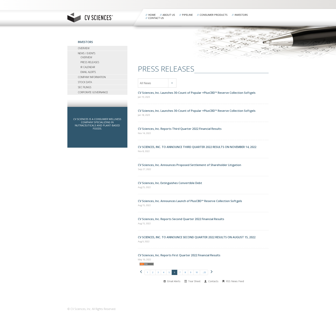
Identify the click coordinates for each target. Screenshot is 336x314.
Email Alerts (88, 72)
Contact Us (156, 18)
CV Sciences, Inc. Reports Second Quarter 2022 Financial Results (181, 219)
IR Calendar (87, 67)
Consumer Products (213, 14)
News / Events (86, 53)
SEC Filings (84, 87)
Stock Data (85, 82)
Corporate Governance (93, 92)
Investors (241, 14)
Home (152, 14)
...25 (204, 272)
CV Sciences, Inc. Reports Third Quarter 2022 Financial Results (180, 129)
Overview (83, 48)
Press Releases (89, 62)
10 (197, 272)
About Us (169, 14)
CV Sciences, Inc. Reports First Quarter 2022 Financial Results (179, 255)
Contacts (213, 281)
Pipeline (187, 14)
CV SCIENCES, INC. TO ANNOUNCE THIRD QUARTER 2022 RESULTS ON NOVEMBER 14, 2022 (197, 147)
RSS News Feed (235, 281)
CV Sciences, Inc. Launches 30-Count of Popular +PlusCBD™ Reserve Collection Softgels (196, 93)
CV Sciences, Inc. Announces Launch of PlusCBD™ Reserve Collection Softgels (190, 201)
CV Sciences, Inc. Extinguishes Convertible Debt (170, 183)
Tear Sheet (194, 281)
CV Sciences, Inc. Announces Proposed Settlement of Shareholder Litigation (189, 165)
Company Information (92, 77)
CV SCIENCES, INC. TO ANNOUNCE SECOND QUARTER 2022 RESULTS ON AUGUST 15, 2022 (196, 237)
